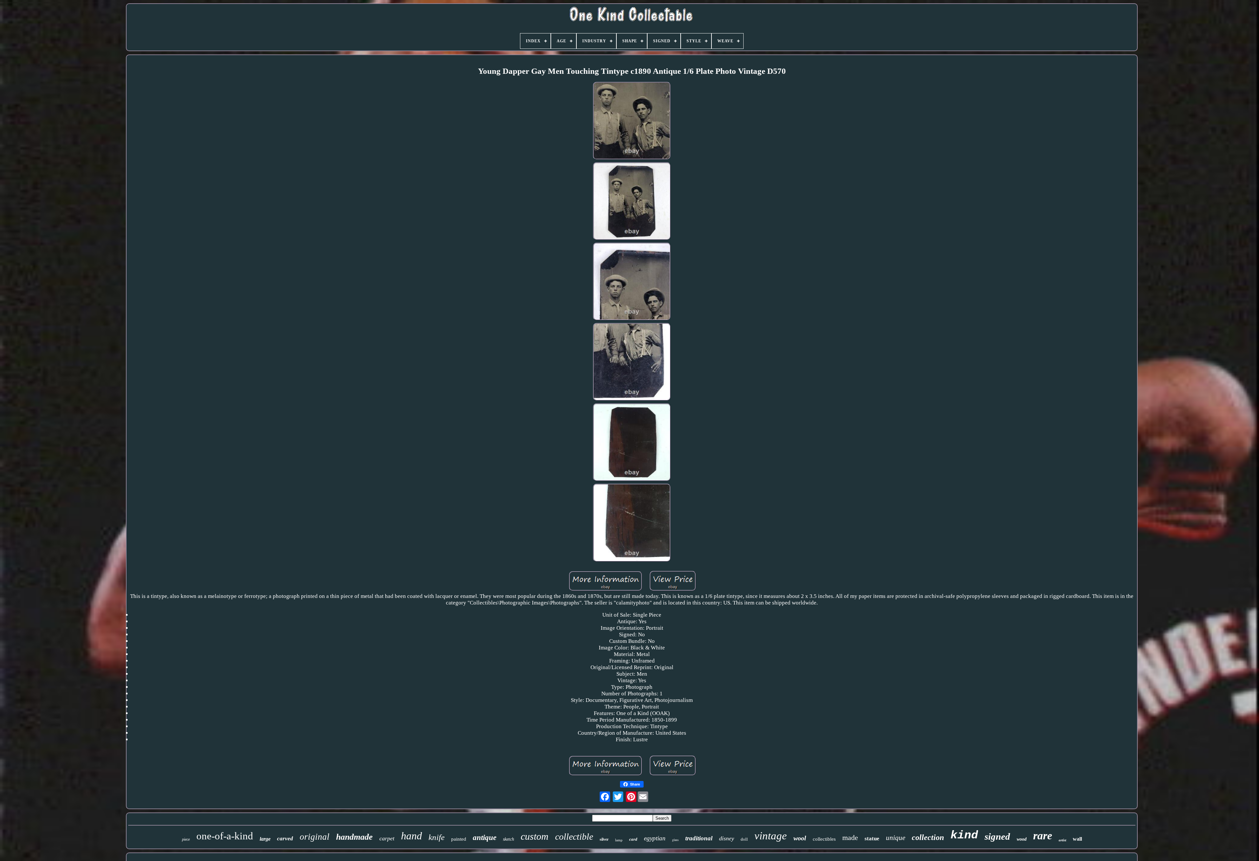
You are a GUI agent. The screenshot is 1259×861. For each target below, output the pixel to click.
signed (997, 836)
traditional (698, 838)
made (850, 837)
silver (604, 839)
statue (872, 838)
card (633, 839)
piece (186, 839)
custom (535, 836)
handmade (354, 837)
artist (1062, 840)
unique (895, 838)
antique (484, 837)
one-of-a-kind (224, 836)
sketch (508, 839)
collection (928, 837)
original (315, 837)
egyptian (655, 838)
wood (1022, 839)
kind (964, 835)
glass (675, 839)
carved (285, 838)
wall (1077, 839)
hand (411, 836)
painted (458, 839)
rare (1042, 836)
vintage (770, 836)
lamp (619, 840)
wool (799, 838)
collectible (574, 836)
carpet (386, 838)
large (265, 839)
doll (744, 839)
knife (437, 837)
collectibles (824, 839)
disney (726, 838)
